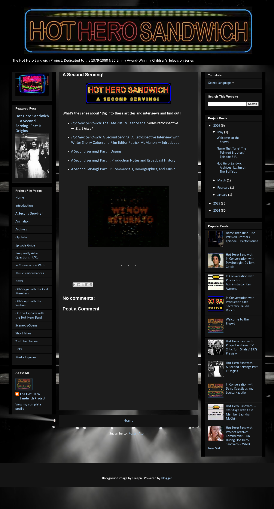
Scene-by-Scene (26, 325)
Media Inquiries (25, 357)
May (220, 132)
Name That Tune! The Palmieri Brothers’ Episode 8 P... (231, 153)
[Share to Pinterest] (91, 284)
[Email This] (75, 284)
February (223, 188)
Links (18, 349)
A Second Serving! (29, 213)
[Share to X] (83, 284)
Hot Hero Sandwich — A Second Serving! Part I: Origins (242, 367)
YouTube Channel (26, 341)
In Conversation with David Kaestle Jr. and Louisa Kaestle (240, 389)
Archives (21, 229)
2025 (217, 203)
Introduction (24, 206)
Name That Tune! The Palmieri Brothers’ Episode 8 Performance (242, 237)
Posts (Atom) (137, 433)
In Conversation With (30, 265)
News (19, 281)
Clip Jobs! (21, 237)
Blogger (166, 478)
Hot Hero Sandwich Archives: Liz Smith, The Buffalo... (231, 168)
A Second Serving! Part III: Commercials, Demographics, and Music (123, 169)
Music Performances (29, 273)
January (222, 195)
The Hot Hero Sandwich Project (33, 396)
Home (129, 421)
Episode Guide (25, 245)
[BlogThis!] (79, 284)
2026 (217, 126)
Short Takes (23, 333)
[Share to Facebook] (87, 284)
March (222, 180)
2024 (217, 210)
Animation (22, 221)
